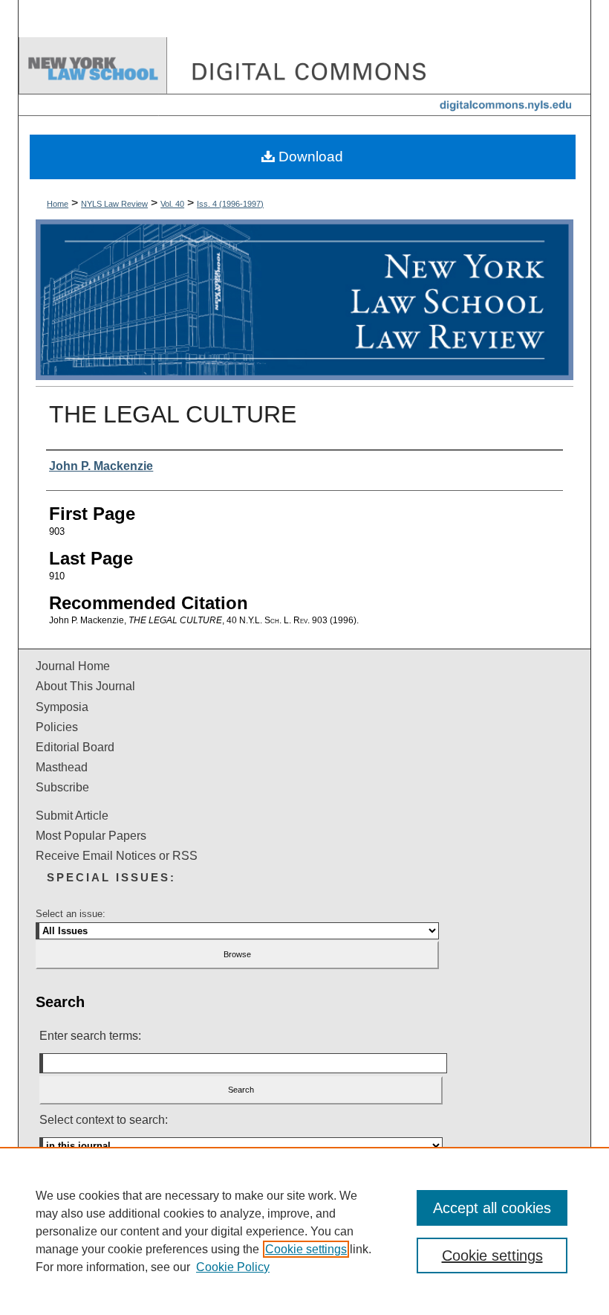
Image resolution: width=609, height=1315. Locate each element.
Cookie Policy (233, 1267)
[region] (304, 1231)
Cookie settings (306, 1249)
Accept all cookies (492, 1208)
